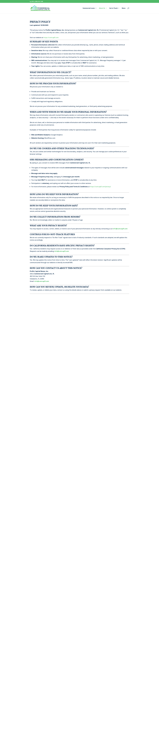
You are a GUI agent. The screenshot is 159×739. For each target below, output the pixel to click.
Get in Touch (113, 8)
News (124, 8)
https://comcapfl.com (51, 37)
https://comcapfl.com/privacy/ (100, 187)
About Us (102, 8)
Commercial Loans (89, 8)
